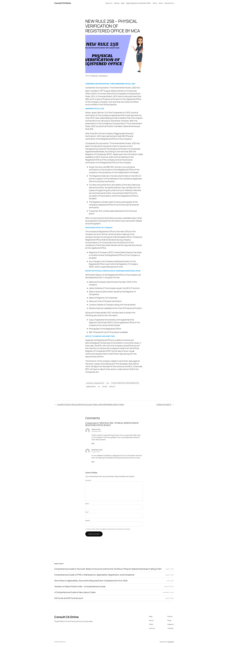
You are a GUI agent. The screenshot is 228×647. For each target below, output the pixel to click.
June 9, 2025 (170, 581)
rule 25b (104, 386)
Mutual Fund (169, 3)
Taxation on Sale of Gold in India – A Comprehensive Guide (79, 586)
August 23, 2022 (96, 429)
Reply (93, 443)
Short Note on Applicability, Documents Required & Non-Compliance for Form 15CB (90, 581)
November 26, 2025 (168, 592)
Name (87, 503)
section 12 (112, 386)
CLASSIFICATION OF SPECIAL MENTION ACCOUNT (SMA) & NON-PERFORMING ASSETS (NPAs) (90, 404)
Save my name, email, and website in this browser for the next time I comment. (108, 529)
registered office (91, 386)
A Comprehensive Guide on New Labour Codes (75, 592)
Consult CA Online (62, 3)
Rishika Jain (94, 76)
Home (155, 3)
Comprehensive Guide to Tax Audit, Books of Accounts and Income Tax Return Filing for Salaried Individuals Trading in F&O (107, 569)
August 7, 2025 (169, 569)
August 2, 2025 (169, 575)
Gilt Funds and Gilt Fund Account (68, 598)
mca (107, 383)
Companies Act (103, 76)
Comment (88, 480)
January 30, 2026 (169, 586)
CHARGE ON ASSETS (163, 404)
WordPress (171, 642)
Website (87, 520)
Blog (122, 3)
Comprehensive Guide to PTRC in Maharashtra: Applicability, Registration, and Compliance (94, 575)
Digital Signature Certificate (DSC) (138, 3)
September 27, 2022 (97, 449)
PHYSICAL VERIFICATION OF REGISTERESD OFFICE (125, 383)
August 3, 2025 (169, 598)
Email (87, 512)
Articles (116, 3)
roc (99, 386)
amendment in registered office (95, 383)
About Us (108, 3)
